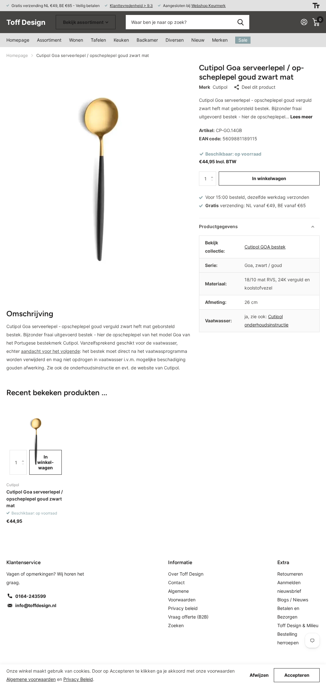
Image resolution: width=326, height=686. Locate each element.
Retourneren (290, 574)
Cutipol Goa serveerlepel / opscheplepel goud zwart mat (34, 498)
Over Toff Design (185, 574)
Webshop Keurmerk (208, 5)
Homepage (17, 40)
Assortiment (49, 40)
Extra (283, 562)
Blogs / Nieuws (292, 599)
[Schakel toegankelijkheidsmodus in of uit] (316, 5)
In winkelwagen (269, 178)
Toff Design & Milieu (297, 625)
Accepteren (296, 675)
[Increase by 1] (213, 173)
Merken (220, 40)
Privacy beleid (183, 608)
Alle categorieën (76, 40)
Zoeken (240, 22)
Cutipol (220, 87)
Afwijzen (259, 675)
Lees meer (301, 116)
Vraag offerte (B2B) (188, 617)
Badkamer (147, 40)
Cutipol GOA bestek (265, 246)
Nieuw (197, 40)
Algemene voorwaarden (31, 679)
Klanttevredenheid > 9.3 (131, 5)
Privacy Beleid (78, 679)
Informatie (180, 562)
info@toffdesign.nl (35, 605)
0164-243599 (30, 596)
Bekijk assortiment (83, 22)
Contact (176, 582)
